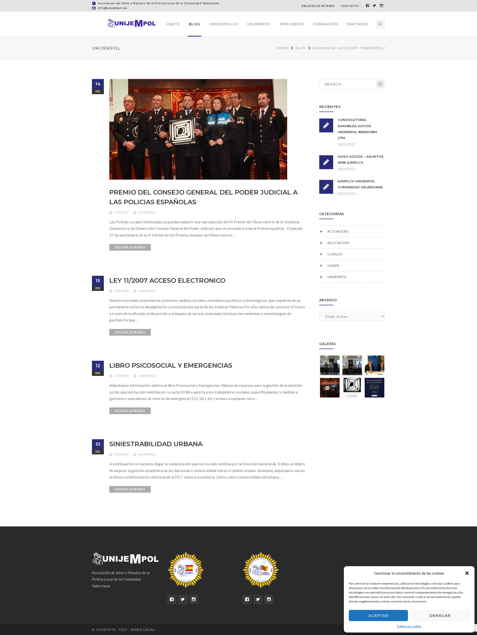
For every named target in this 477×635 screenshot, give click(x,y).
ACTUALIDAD (338, 231)
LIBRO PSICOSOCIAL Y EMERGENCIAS (170, 365)
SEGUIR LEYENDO (130, 247)
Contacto (350, 6)
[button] (467, 573)
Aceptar (378, 615)
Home (283, 48)
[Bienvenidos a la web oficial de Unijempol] (132, 22)
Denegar (440, 615)
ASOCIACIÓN (338, 243)
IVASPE (333, 266)
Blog (300, 48)
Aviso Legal (143, 630)
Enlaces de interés (318, 6)
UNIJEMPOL (147, 212)
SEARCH (380, 84)
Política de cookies (409, 626)
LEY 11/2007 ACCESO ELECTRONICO (167, 280)
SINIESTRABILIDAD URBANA (155, 444)
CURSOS (334, 254)
